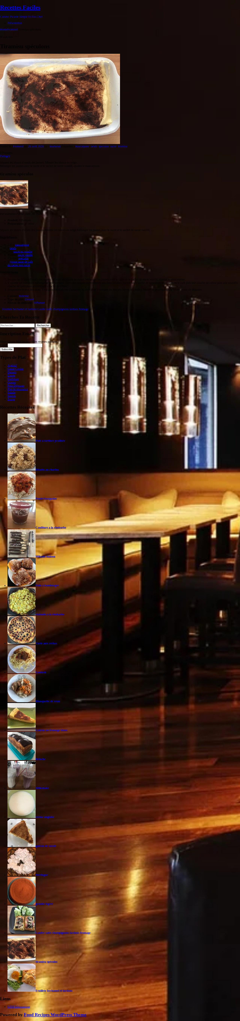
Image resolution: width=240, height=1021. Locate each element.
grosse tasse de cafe (21, 261)
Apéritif (12, 365)
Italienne (24, 296)
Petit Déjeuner (16, 385)
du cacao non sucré (19, 265)
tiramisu (122, 146)
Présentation (15, 23)
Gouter (12, 382)
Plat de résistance (18, 389)
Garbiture (13, 378)
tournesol (55, 146)
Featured (12, 29)
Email (3, 345)
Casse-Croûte (15, 368)
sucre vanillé (25, 254)
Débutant (39, 302)
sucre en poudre (23, 251)
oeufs (94, 146)
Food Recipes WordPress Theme (55, 1014)
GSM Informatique (19, 1006)
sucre (113, 146)
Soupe (11, 399)
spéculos (23, 258)
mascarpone (82, 146)
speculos (104, 146)
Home (3, 29)
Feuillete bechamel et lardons (19, 309)
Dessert (29, 299)
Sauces (12, 395)
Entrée (11, 375)
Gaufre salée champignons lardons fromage (62, 309)
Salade (11, 392)
